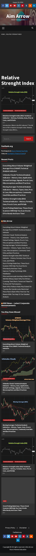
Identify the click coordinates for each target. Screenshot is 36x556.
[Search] (32, 28)
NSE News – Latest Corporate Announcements (15, 304)
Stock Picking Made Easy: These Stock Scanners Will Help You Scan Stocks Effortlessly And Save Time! (18, 211)
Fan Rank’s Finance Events (16, 153)
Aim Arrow (18, 16)
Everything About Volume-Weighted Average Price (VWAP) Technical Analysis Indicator (17, 168)
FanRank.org (17, 532)
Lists (4, 501)
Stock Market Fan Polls (20, 151)
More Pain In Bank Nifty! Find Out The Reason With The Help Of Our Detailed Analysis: (16, 294)
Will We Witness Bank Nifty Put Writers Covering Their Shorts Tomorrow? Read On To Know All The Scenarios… (17, 281)
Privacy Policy (10, 528)
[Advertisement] (18, 55)
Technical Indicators (20, 110)
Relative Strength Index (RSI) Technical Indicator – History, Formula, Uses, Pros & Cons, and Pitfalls (18, 118)
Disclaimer (23, 528)
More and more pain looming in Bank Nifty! (17, 276)
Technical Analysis (8, 110)
